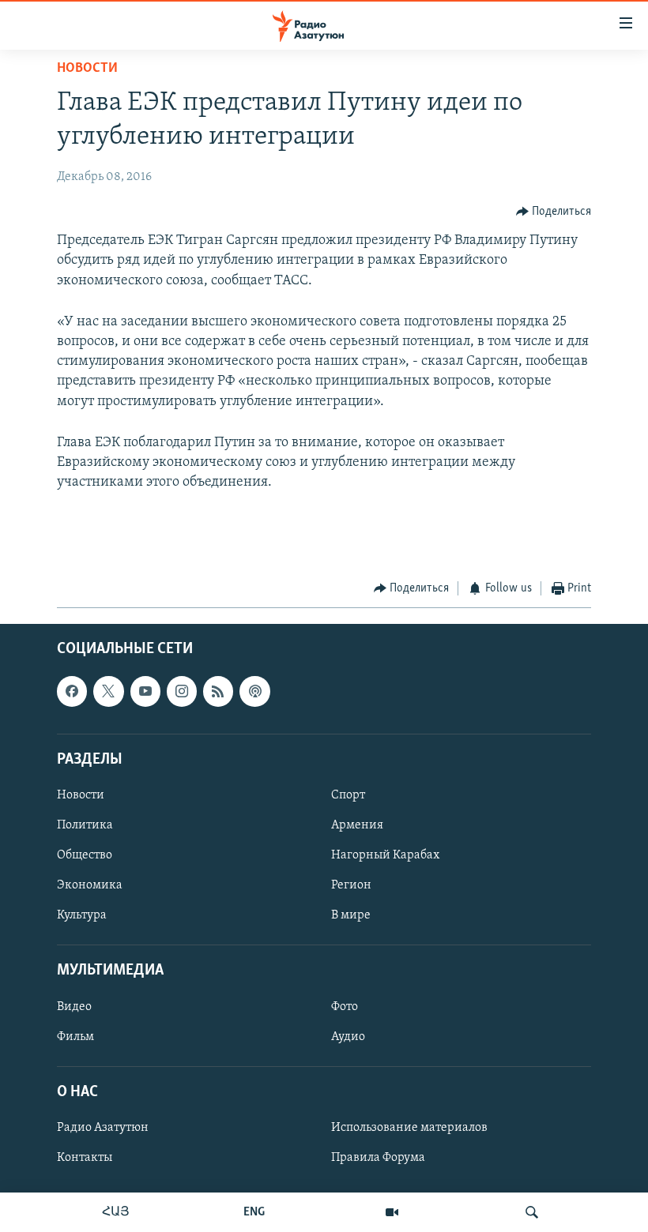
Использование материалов (409, 1127)
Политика (85, 825)
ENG (254, 1212)
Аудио (348, 1037)
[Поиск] (532, 1212)
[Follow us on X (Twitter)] (108, 692)
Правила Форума (378, 1157)
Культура (82, 915)
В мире (351, 915)
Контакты (84, 1157)
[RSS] (218, 692)
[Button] (554, 211)
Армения (357, 825)
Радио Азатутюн (103, 1127)
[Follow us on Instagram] (182, 692)
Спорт (348, 795)
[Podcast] (254, 692)
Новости (87, 69)
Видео (74, 1007)
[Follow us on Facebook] (72, 692)
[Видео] (392, 1212)
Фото (344, 1007)
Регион (351, 885)
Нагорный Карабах (385, 855)
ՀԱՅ (116, 1212)
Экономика (89, 885)
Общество (84, 855)
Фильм (75, 1037)
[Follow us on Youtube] (145, 692)
